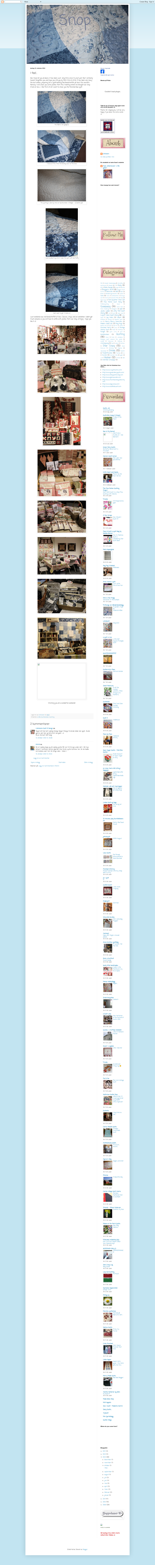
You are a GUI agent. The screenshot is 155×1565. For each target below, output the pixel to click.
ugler (121, 355)
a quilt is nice (107, 637)
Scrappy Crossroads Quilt (116, 1130)
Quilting (51, 717)
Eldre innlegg (88, 762)
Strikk (112, 350)
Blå (39, 717)
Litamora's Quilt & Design (44, 728)
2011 (104, 1499)
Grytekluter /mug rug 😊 (117, 1065)
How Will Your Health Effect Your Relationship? (111, 1243)
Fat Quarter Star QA (116, 300)
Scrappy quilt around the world (111, 339)
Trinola (105, 1062)
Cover (108, 296)
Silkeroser (110, 341)
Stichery (111, 348)
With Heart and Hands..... (111, 472)
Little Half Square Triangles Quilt (118, 641)
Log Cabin (109, 317)
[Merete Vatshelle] (102, 73)
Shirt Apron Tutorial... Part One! (117, 1347)
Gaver (118, 304)
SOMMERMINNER (118, 1251)
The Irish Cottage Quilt (118, 1081)
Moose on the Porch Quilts (111, 1224)
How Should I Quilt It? (117, 518)
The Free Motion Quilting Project (111, 489)
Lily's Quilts (107, 853)
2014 (104, 1451)
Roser (107, 337)
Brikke (102, 294)
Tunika (118, 353)
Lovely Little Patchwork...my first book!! (117, 969)
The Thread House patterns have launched (118, 856)
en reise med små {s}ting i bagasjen (112, 769)
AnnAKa (120, 283)
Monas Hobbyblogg (109, 982)
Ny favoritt (106, 1394)
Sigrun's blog (107, 1159)
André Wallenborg (110, 283)
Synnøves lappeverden (110, 1288)
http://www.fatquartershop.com (112, 375)
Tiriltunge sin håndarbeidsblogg (113, 605)
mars (106, 1489)
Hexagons (114, 309)
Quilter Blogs (107, 1420)
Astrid (38, 744)
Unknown (106, 154)
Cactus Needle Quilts (110, 1127)
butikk (121, 294)
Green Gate (120, 307)
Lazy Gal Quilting (108, 1272)
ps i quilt (106, 878)
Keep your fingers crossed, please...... (111, 936)
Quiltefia (106, 1111)
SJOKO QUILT (107, 885)
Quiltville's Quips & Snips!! (111, 415)
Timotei (105, 499)
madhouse (116, 720)
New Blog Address (116, 1226)
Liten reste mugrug (116, 888)
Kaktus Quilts (107, 1327)
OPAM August (117, 839)
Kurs (113, 313)
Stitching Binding (108, 410)
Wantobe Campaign (108, 360)
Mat (101, 322)
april (106, 1486)
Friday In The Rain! (117, 418)
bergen (117, 288)
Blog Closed (106, 1267)
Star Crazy (109, 346)
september (108, 1472)
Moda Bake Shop (108, 1399)
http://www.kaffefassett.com (111, 386)
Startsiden (62, 762)
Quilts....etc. (106, 408)
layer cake (120, 313)
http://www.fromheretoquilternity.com (113, 381)
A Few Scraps (107, 515)
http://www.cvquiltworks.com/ (112, 370)
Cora (102, 296)
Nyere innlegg (35, 762)
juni (105, 1480)
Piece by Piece (107, 734)
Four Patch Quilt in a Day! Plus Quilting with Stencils (113, 493)
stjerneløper (104, 351)
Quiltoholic (106, 702)
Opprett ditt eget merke (107, 75)
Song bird (116, 623)
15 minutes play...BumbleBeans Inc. (113, 820)
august (106, 1475)
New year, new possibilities (117, 459)
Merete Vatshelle (105, 68)
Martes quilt (118, 320)
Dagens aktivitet (118, 1161)
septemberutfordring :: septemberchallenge (118, 775)
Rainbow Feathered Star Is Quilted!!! (118, 1195)
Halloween (116, 568)
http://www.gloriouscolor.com (111, 377)
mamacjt (110, 320)
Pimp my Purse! (116, 1330)
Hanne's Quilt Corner (110, 456)
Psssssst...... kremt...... (116, 1146)
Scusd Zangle (107, 960)
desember (108, 1460)
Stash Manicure (108, 686)
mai (105, 1483)
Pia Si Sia (106, 1078)
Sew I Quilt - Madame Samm (113, 1406)
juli (105, 1478)
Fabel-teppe (103, 300)
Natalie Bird (104, 326)
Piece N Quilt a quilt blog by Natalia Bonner (112, 532)
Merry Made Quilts (109, 1376)
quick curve (113, 332)
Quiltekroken (45, 717)
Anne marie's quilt (109, 582)
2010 (104, 1502)
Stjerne (120, 348)
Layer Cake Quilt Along (110, 315)
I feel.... (106, 1468)
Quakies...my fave (118, 1209)
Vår (124, 358)
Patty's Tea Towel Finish (118, 823)
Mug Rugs (119, 324)
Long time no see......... (117, 1114)
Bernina (123, 288)
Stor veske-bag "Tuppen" (117, 920)
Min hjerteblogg (108, 1416)
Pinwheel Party (106, 328)
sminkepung (105, 343)
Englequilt (106, 901)
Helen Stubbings (105, 309)
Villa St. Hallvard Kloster (118, 1033)
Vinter (118, 358)
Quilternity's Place (109, 670)
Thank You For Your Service (117, 475)
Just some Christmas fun (118, 585)
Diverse (107, 298)
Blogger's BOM (108, 289)
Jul (109, 313)
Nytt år (115, 326)
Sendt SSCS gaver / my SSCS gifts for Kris (118, 1363)
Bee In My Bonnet (109, 431)
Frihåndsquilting (105, 304)
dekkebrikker (115, 296)
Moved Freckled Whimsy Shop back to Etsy (112, 872)
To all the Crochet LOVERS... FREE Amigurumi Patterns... (118, 691)
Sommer (122, 343)
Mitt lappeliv (107, 1402)
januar (106, 1495)
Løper (119, 317)
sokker (117, 343)
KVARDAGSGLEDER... (110, 1143)
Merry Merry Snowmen (113, 322)
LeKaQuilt (106, 621)
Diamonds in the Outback (111, 600)
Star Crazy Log (108, 1265)
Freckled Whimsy (109, 869)
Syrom (123, 351)
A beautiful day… (118, 1177)
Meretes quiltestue (109, 1311)
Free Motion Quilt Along (113, 302)
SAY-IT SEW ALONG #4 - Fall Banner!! (118, 435)
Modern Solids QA (106, 324)
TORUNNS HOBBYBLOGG (111, 1240)
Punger (103, 332)
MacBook (103, 320)
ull (101, 358)
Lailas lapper (107, 1360)
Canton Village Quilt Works (112, 1191)
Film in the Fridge (109, 598)
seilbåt (102, 341)
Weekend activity (116, 737)
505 (102, 283)
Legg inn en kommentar (41, 758)
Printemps (120, 330)
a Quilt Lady (107, 1014)
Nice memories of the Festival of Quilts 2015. (118, 1017)
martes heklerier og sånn (111, 1392)
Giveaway (106, 306)
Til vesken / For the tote (117, 945)
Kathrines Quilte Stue (110, 1095)
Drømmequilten (108, 998)
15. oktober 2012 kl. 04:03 (44, 754)
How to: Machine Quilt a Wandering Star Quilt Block (118, 538)
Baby (120, 285)
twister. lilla (113, 355)
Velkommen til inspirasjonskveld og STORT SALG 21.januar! (118, 1099)
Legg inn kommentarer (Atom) (49, 766)
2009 (105, 1505)
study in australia (105, 1527)
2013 (104, 1454)
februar (107, 1492)
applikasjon (103, 285)
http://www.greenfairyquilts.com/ (113, 372)
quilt (121, 332)
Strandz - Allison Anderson (112, 1208)
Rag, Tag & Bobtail (109, 566)
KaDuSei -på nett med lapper (112, 786)
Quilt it (105, 718)
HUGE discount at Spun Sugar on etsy (117, 756)
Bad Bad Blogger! (118, 1378)
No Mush (116, 1274)
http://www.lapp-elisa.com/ (111, 384)
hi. (103, 880)
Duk (122, 298)
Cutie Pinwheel (108, 1344)
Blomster (110, 292)
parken (121, 326)
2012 (104, 1457)
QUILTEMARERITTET (109, 653)
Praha (113, 330)
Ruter (113, 337)
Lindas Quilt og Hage (109, 803)
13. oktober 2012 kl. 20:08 (44, 738)
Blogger (85, 1549)
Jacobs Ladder (105, 311)
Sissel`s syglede (108, 1046)
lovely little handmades (110, 965)
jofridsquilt (106, 837)
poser (115, 328)
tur (124, 353)
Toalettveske (107, 353)
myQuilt (105, 1413)
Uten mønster (117, 1048)
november (108, 1463)
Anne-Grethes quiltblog (110, 942)
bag (101, 288)
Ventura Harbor (118, 671)
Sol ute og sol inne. (117, 805)
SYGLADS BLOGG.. (109, 917)
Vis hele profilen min (107, 157)
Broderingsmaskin (111, 294)
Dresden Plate (114, 298)
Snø (112, 343)
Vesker (107, 357)
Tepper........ (115, 983)
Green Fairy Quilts (109, 447)
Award (110, 285)
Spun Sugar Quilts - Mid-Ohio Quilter (113, 751)
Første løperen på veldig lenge (117, 789)
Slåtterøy (119, 341)
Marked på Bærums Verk (117, 1314)
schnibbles (120, 337)
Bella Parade (108, 287)
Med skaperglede (108, 550)
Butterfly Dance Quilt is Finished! (110, 450)
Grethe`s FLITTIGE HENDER (112, 1030)
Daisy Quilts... (107, 1409)
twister (104, 355)
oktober (107, 1466)
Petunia (105, 1175)
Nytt (110, 326)
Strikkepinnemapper (118, 502)
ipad (121, 309)
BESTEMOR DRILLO (109, 1249)
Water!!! (115, 999)
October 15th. (107, 1290)
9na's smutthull (108, 958)
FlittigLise (106, 1295)
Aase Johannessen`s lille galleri (111, 167)
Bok (122, 292)
